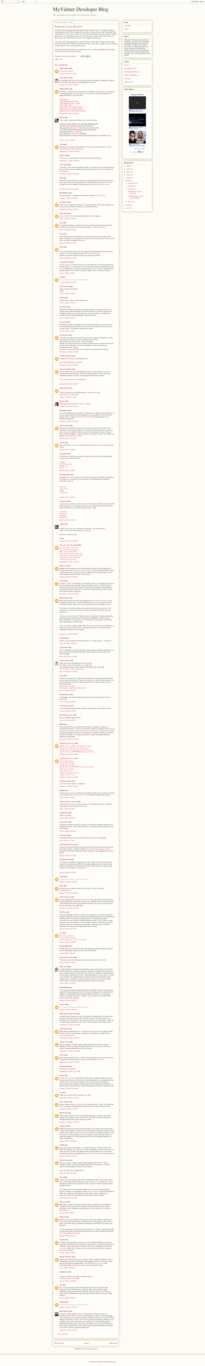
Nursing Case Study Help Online (101, 445)
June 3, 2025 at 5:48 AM (67, 953)
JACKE (61, 1145)
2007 (128, 208)
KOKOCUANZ (63, 946)
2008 (128, 205)
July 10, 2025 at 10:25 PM (67, 983)
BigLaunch (63, 1202)
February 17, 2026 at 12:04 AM (69, 1122)
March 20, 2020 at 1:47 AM (67, 243)
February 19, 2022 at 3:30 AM (68, 634)
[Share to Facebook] (87, 56)
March (130, 201)
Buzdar (61, 1075)
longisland (63, 501)
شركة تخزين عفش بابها (66, 935)
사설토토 (62, 462)
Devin (61, 886)
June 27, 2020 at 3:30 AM (67, 303)
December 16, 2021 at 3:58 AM (69, 594)
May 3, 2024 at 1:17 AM (66, 840)
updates (127, 82)
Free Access (100, 1059)
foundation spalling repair (67, 583)
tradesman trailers (65, 781)
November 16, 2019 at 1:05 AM (69, 189)
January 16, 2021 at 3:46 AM (68, 406)
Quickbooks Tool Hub (84, 417)
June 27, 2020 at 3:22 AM (67, 282)
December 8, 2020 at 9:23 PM (68, 384)
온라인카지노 (63, 513)
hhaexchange (63, 1066)
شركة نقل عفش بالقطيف (67, 765)
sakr (60, 933)
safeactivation (64, 388)
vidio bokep (63, 835)
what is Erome (92, 1191)
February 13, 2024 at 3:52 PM (68, 786)
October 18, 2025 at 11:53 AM (68, 1088)
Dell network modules (81, 1132)
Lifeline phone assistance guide (69, 1278)
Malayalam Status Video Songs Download (72, 111)
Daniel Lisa (63, 566)
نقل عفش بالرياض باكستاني (67, 559)
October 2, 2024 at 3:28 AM (68, 882)
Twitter (126, 29)
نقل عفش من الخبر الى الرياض (68, 547)
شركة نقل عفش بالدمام (66, 761)
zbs (60, 1285)
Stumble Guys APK (65, 1078)
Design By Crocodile (66, 957)
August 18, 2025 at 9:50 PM (68, 1000)
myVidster (127, 25)
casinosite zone (64, 706)
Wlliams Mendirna (65, 1257)
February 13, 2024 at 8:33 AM (68, 754)
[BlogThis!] (83, 56)
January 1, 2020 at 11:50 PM (68, 198)
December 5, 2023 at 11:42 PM (69, 739)
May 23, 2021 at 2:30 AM (67, 497)
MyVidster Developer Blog (80, 9)
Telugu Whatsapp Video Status (69, 101)
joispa (61, 876)
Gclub (67, 126)
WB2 (89, 1095)
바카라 (61, 468)
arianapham (63, 202)
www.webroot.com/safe (74, 436)
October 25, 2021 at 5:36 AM (68, 577)
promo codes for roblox (66, 216)
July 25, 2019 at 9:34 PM (67, 140)
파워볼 (61, 491)
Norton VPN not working (98, 600)
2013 (128, 169)
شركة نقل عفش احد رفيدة (67, 937)
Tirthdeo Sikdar (64, 660)
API (125, 65)
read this (76, 80)
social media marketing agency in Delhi (98, 849)
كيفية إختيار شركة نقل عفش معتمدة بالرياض (72, 939)
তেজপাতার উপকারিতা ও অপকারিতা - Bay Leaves (71, 669)
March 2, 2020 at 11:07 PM (67, 218)
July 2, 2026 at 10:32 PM (67, 1268)
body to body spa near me (68, 801)
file (60, 277)
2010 (128, 178)
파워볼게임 (62, 515)
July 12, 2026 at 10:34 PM (67, 1281)
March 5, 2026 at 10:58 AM (67, 1141)
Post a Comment (62, 1334)
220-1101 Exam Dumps (82, 899)
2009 (128, 180)
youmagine (63, 454)
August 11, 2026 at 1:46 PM (68, 1307)
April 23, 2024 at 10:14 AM (67, 831)
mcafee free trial (64, 262)
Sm (60, 1092)
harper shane (63, 822)
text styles (62, 1248)
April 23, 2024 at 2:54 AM (67, 818)
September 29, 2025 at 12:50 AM (69, 1051)
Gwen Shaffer (63, 1102)
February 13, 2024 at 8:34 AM (68, 777)
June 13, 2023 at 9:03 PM (67, 711)
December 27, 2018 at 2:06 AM (69, 113)
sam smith (62, 307)
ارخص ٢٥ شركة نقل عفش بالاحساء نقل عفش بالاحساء (75, 750)
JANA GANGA (64, 68)
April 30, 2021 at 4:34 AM (67, 449)
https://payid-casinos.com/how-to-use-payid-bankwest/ (82, 731)
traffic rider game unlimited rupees (70, 1233)
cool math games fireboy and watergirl (71, 149)
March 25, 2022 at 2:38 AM (67, 643)
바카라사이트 (63, 492)
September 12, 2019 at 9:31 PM (69, 151)
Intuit (61, 178)
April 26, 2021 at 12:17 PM (67, 438)
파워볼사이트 (63, 466)
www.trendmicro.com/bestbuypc (69, 394)
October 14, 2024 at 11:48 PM (68, 893)
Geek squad (63, 164)
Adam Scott (63, 966)
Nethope (62, 1217)
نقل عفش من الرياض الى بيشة (68, 549)
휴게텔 (74, 534)
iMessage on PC (100, 195)
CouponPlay (63, 647)
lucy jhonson (63, 335)
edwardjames (63, 1029)
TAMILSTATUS (64, 89)
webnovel (62, 155)
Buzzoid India (64, 1160)
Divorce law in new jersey (67, 686)
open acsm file (64, 286)
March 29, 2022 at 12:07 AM (68, 656)
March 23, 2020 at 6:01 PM (67, 258)
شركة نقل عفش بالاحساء (67, 763)
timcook (62, 1004)
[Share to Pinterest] (89, 56)
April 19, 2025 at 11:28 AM (67, 942)
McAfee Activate (64, 349)
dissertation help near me (79, 795)
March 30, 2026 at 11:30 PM (68, 1198)
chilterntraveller (64, 474)
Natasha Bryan (64, 598)
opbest (61, 524)
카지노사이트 (63, 489)
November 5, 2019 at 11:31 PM (69, 174)
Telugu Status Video (65, 105)
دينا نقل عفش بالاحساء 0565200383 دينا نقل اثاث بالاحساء (76, 751)
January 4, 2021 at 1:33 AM (68, 397)
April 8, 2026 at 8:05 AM (66, 1213)
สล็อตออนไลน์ (74, 128)
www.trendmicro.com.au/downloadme (74, 379)
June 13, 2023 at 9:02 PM (67, 702)
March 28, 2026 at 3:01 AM (67, 1173)
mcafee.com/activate (99, 227)
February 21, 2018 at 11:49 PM (68, 85)
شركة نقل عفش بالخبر (66, 770)
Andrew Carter (64, 1042)
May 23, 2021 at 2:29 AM (67, 470)
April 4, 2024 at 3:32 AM (66, 797)
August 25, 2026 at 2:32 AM (68, 1330)
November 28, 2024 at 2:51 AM (69, 908)
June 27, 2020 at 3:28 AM (67, 293)
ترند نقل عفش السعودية (66, 743)
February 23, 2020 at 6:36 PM (68, 209)
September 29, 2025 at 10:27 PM (69, 1071)
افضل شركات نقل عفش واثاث (68, 545)
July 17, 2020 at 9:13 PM (67, 318)
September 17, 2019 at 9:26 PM (69, 160)
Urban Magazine (105, 1291)
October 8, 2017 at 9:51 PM (68, 73)
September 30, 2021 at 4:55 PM (69, 562)
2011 (128, 175)
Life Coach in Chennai (66, 71)
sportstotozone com (66, 715)
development (128, 68)
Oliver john (63, 213)
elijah (61, 675)
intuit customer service (102, 184)
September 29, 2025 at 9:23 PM (69, 1062)
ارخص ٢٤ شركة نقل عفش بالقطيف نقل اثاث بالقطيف (75, 746)
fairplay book (79, 1104)
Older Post (113, 1343)
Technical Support (65, 356)
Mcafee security (64, 265)
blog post (83, 207)
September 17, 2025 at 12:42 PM (69, 1025)
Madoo (61, 117)
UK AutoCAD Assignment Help (77, 1316)
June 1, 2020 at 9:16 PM (67, 273)
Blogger (113, 1362)
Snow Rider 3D (87, 992)
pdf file (61, 297)
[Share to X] (85, 56)
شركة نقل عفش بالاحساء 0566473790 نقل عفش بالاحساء (76, 766)
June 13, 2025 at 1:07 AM (67, 962)
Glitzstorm (83, 868)
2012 (128, 172)
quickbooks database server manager (85, 570)
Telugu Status (63, 99)
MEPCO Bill (63, 1113)
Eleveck (62, 401)
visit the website (98, 1153)
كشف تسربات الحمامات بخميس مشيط (71, 555)
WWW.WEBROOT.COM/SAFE (72, 362)
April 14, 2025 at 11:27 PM (67, 929)
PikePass (62, 912)
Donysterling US (64, 859)
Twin (61, 234)
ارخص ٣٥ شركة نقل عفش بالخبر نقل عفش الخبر (74, 748)
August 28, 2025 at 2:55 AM (68, 1009)
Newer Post (59, 1343)
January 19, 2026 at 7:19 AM (68, 1109)
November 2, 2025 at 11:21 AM (69, 1098)
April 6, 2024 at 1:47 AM (66, 809)
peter (61, 222)
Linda (61, 144)
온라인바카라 (63, 517)
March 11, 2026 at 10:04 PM (68, 1156)
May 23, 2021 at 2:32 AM (67, 520)
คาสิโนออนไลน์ (75, 134)
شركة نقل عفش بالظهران (67, 774)
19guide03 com (64, 694)
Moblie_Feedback (130, 75)
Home (86, 1343)
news (61, 59)
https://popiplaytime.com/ (67, 1035)
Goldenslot (78, 132)
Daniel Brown (63, 1311)
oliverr (61, 1055)
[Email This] (81, 56)
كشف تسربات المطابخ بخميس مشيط (70, 553)
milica (61, 1177)
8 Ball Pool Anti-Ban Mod (67, 1013)
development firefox (130, 72)
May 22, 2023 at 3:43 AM (67, 690)
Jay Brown (62, 1126)
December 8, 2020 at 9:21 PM (68, 365)
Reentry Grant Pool (98, 1263)
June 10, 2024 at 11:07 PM (67, 872)
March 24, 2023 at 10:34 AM (68, 671)
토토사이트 (62, 487)
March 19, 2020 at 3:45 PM (67, 230)
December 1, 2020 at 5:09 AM (68, 352)
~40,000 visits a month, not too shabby (136, 197)
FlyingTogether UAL (65, 890)
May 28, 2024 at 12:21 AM (67, 855)
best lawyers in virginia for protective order (72, 688)
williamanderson (64, 897)
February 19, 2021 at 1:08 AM (68, 421)
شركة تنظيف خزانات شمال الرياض (69, 557)
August (130, 189)
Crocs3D (62, 638)
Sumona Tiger (64, 425)
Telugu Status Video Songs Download (71, 107)
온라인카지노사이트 (65, 464)
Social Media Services (66, 844)
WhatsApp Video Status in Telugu (69, 103)
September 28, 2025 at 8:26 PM (69, 1038)
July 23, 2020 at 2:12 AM (67, 331)
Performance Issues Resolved (134, 192)
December (132, 183)
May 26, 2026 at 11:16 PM (67, 1236)
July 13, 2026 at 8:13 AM (67, 1298)
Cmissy (61, 442)
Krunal (61, 581)
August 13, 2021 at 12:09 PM (68, 541)
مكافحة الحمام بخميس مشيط (68, 551)
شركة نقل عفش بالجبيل (66, 769)
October (131, 186)
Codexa (61, 1240)
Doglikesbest (63, 813)
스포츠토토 (62, 511)
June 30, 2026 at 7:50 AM (67, 1253)
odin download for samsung (76, 404)
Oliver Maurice (64, 78)
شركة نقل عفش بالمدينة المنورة (69, 772)
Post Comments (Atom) (90, 1349)
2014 (128, 166)
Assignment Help (94, 979)
